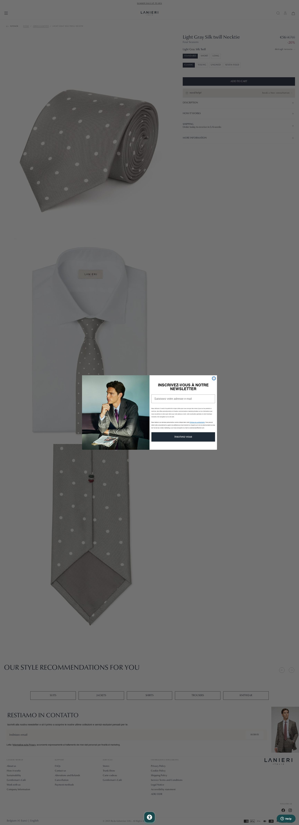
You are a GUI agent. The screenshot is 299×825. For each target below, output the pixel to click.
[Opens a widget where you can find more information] (286, 819)
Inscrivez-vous (183, 437)
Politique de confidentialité (197, 422)
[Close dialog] (214, 378)
